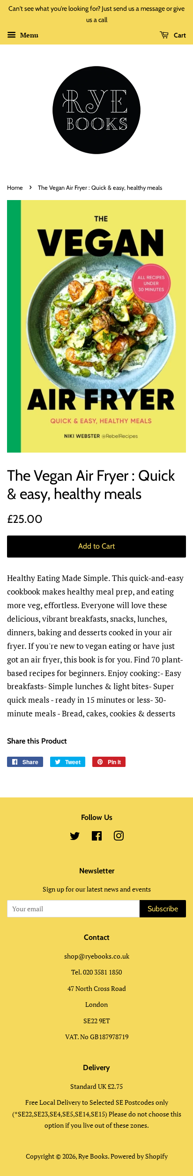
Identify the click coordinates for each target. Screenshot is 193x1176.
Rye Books (93, 1156)
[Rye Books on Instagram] (118, 837)
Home (15, 187)
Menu (28, 34)
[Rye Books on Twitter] (75, 837)
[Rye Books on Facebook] (96, 837)
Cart (179, 35)
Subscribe (163, 908)
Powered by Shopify (139, 1156)
